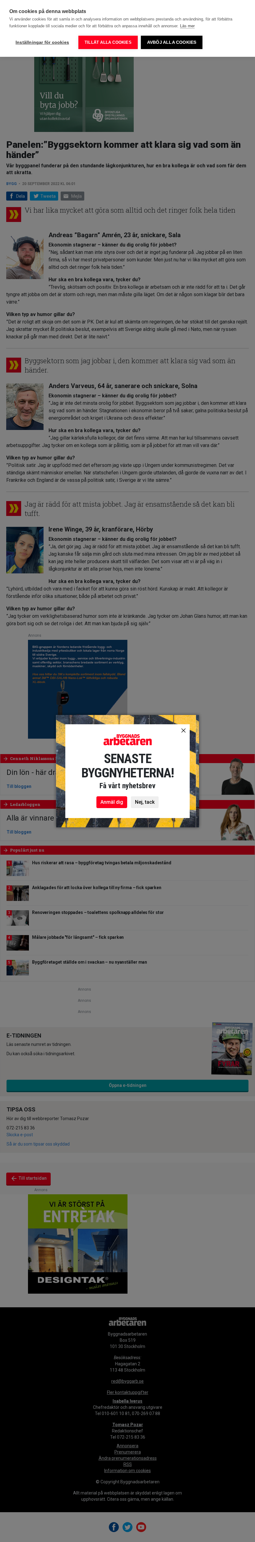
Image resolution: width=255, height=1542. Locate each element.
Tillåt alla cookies (108, 42)
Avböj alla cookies (172, 42)
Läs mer (187, 26)
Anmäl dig (111, 802)
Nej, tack (145, 802)
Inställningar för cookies (42, 42)
